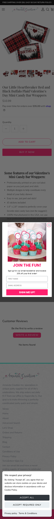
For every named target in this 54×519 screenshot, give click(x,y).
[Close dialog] (49, 225)
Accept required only (27, 504)
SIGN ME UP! (27, 292)
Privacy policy (10, 513)
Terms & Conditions (28, 513)
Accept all (27, 497)
